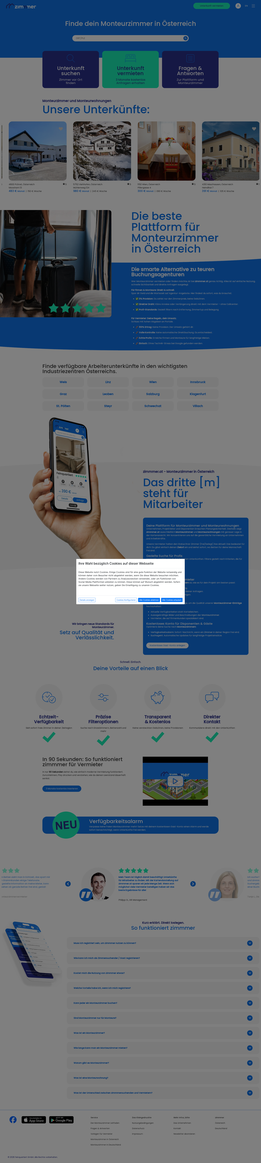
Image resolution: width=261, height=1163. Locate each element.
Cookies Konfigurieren (126, 600)
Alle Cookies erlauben (171, 600)
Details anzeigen (87, 600)
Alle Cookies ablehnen (149, 600)
